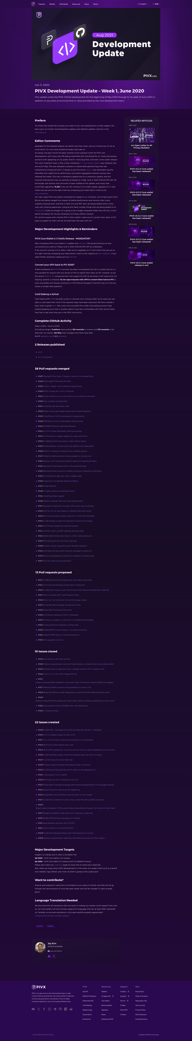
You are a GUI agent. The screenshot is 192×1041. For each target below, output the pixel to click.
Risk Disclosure (140, 1014)
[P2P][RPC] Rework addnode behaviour (60, 426)
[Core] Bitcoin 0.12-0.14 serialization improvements (64, 416)
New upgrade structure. (53, 640)
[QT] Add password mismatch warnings (60, 541)
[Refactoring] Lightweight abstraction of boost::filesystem (67, 411)
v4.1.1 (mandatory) (45, 357)
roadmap (58, 865)
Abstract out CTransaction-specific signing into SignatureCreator (70, 461)
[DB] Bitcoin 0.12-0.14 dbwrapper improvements (63, 421)
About (95, 4)
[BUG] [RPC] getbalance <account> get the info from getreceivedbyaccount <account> (79, 750)
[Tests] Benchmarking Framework (58, 610)
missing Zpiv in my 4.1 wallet (55, 775)
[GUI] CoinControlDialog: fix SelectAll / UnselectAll (63, 585)
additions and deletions (50, 336)
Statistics (105, 1010)
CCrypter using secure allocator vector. (59, 491)
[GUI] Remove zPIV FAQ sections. (57, 659)
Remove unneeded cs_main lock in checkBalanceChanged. (68, 620)
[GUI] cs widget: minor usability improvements (62, 386)
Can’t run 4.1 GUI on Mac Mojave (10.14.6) (60, 674)
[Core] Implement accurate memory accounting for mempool (69, 396)
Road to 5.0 (49, 276)
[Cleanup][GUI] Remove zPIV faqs (57, 381)
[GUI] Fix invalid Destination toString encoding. (62, 431)
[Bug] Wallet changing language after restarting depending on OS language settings (78, 785)
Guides (122, 1005)
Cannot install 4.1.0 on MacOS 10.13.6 (58, 828)
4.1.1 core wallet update (90, 163)
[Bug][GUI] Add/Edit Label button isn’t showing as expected (68, 813)
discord (73, 257)
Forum (122, 1001)
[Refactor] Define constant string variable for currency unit (67, 456)
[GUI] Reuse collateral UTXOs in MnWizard (60, 615)
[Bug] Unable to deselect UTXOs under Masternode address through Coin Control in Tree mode (75, 808)
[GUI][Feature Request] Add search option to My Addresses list (69, 770)
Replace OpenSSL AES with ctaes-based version (63, 501)
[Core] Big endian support (53, 496)
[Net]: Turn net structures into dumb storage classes (65, 600)
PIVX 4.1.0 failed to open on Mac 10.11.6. (59, 735)
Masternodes (87, 1010)
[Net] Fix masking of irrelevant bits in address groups (65, 451)
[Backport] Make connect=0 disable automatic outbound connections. (72, 471)
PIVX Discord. (40, 133)
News (86, 4)
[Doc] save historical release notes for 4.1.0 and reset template (68, 516)
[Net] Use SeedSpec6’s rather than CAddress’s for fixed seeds (68, 556)
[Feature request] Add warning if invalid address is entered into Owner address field (79, 664)
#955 (52, 299)
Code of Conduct (141, 996)
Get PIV (85, 992)
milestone (39, 211)
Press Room (139, 992)
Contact (123, 1014)
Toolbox (123, 992)
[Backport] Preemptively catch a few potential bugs (64, 466)
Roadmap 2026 (107, 1019)
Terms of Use (140, 1005)
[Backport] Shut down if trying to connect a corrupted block (68, 376)
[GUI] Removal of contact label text (58, 760)
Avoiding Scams (141, 1019)
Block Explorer (107, 1005)
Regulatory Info (141, 1001)
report (89, 170)
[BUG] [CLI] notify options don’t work (59, 745)
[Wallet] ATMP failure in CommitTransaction (62, 635)
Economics (87, 1019)
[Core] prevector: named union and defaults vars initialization (68, 446)
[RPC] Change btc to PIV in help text (59, 391)
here (54, 306)
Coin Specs (106, 1001)
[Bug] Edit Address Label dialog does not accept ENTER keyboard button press (77, 692)
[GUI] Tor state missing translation (57, 561)
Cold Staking (87, 1005)
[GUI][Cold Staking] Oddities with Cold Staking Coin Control (68, 833)
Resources (76, 4)
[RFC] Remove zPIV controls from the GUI (61, 780)
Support (123, 996)
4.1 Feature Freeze (51, 711)
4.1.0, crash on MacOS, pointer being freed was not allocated (68, 740)
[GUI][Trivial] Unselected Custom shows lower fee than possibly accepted (73, 800)
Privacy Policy (140, 1010)
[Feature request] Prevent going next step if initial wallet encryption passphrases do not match (75, 701)
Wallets (52, 4)
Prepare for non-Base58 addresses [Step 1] (60, 481)
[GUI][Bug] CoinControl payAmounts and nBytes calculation (67, 580)
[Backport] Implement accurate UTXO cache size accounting (68, 506)
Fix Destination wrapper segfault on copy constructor (65, 436)
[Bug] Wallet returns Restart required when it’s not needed (67, 795)
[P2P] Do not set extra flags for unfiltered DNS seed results (67, 511)
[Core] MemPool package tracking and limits (62, 605)
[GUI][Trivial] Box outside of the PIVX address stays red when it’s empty (73, 755)
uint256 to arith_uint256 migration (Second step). (63, 531)
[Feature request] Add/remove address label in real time (67, 765)
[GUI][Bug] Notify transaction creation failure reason (65, 441)
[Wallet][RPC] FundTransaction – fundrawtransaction (65, 630)
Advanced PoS (88, 1001)
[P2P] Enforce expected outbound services (60, 526)
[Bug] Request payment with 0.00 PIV (59, 823)
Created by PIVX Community (148, 1035)
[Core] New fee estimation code (56, 406)
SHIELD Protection (89, 996)
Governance (87, 1014)
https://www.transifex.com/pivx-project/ (52, 916)
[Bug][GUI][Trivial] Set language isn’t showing (61, 818)
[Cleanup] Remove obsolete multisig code (61, 625)
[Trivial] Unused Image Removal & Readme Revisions (65, 546)
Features (41, 4)
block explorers (41, 194)
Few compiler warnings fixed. (56, 401)
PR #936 (57, 269)
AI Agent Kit (106, 996)
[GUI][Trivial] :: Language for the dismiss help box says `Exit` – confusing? (72, 730)
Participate (63, 4)
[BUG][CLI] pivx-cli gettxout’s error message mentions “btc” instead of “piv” (73, 669)
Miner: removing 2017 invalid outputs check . (61, 595)
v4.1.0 (40, 352)
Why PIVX (124, 1010)
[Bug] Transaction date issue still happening (61, 790)
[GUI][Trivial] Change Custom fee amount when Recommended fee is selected (76, 590)
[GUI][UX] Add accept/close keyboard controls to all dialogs (67, 521)
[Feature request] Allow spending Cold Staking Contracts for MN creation (74, 838)
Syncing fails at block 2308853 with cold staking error (65, 706)
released (82, 243)
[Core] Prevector (49, 486)
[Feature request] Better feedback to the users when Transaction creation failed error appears (74, 682)
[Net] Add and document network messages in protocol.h (67, 551)
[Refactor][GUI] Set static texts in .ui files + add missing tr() (68, 536)
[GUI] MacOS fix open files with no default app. (62, 476)
